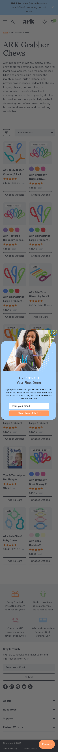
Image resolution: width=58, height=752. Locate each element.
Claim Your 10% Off (29, 413)
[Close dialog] (54, 332)
